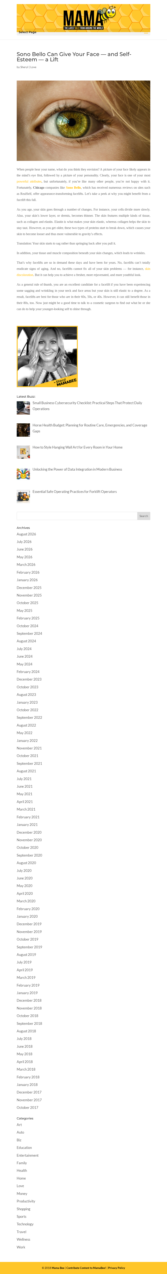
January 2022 (27, 740)
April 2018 (25, 1062)
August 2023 (26, 694)
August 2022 (26, 725)
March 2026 (26, 564)
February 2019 (28, 985)
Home (21, 1178)
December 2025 (29, 587)
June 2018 (25, 1046)
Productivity (26, 1201)
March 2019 (26, 977)
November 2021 (29, 748)
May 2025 (24, 610)
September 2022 (29, 717)
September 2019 (29, 947)
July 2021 (24, 779)
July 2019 (24, 962)
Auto (20, 1132)
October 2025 (27, 603)
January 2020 (27, 916)
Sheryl (24, 67)
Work (21, 1247)
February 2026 (28, 572)
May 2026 (24, 557)
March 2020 (26, 901)
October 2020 (27, 847)
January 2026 (27, 580)
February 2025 (28, 618)
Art (19, 1125)
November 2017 (29, 1100)
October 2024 (27, 626)
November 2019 (29, 932)
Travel (21, 1232)
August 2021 (26, 771)
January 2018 (27, 1084)
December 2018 (29, 1000)
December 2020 (29, 832)
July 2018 (24, 1038)
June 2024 (25, 656)
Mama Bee (58, 1268)
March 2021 (26, 809)
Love (33, 67)
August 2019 (26, 954)
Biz (19, 1140)
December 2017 (29, 1092)
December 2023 (29, 679)
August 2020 (26, 863)
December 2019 (29, 924)
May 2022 (24, 733)
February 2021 (28, 817)
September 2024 (29, 633)
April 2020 (25, 893)
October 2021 (27, 756)
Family (22, 1163)
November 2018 (29, 1008)
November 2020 (29, 840)
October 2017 (27, 1107)
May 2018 (24, 1054)
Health (22, 1170)
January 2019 (27, 993)
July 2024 (24, 649)
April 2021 (25, 802)
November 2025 (29, 595)
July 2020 (24, 870)
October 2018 (27, 1016)
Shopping (23, 1209)
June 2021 (25, 786)
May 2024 (24, 664)
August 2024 (26, 641)
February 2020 (28, 909)
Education (24, 1147)
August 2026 (26, 534)
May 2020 (24, 886)
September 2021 (29, 763)
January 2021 (27, 824)
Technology (25, 1224)
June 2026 (25, 549)
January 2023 (27, 702)
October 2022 (27, 710)
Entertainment (27, 1155)
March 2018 (26, 1069)
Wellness (23, 1239)
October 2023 (27, 687)
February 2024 (28, 672)
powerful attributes (29, 181)
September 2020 (29, 855)
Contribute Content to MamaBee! (86, 1268)
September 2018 (29, 1023)
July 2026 (24, 541)
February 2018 (28, 1077)
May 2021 (24, 794)
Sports (21, 1216)
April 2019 (25, 970)
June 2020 (25, 878)
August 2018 (26, 1031)
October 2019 (27, 939)
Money (22, 1193)
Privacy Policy (116, 1268)
